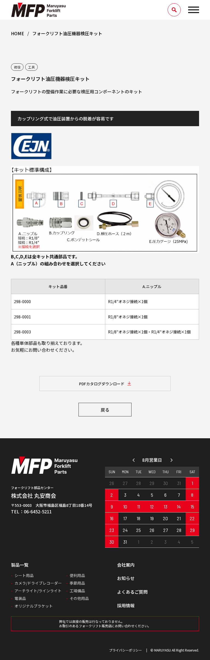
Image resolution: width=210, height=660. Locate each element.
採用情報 (126, 605)
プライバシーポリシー (125, 650)
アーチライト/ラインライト (38, 590)
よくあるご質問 (132, 591)
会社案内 (126, 564)
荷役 (17, 67)
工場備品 (77, 590)
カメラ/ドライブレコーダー (38, 583)
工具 (31, 67)
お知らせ (126, 578)
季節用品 (77, 583)
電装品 (20, 598)
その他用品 (79, 598)
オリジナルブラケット (33, 606)
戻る (105, 409)
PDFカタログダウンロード (101, 383)
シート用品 (24, 575)
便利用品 (77, 575)
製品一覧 (19, 564)
